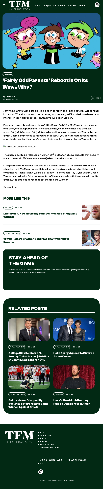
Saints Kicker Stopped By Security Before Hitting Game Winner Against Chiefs (28, 404)
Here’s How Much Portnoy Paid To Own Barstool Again (71, 402)
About (82, 5)
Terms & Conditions (48, 448)
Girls (37, 5)
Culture (72, 5)
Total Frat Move (12, 233)
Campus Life (49, 5)
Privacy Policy (46, 445)
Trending (8, 74)
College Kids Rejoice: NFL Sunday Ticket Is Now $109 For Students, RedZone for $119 (28, 356)
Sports (62, 5)
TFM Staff (10, 96)
